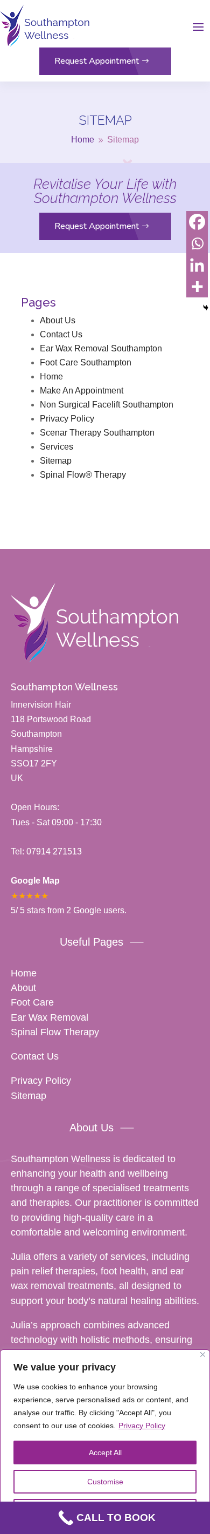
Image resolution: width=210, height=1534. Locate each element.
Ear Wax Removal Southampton (101, 348)
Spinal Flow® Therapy (83, 474)
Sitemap (56, 460)
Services (56, 446)
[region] (105, 1441)
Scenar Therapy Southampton (97, 432)
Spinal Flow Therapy (55, 1032)
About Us (57, 320)
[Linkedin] (197, 265)
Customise (105, 1481)
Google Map (35, 880)
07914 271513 (53, 851)
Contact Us (61, 334)
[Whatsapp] (197, 243)
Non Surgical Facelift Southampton (106, 404)
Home (51, 376)
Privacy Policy (141, 1425)
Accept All (105, 1452)
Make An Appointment (81, 390)
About (23, 987)
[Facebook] (197, 222)
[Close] (202, 1354)
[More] (197, 286)
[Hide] (205, 307)
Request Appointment (96, 61)
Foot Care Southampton (85, 362)
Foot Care (32, 1002)
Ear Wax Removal (49, 1017)
